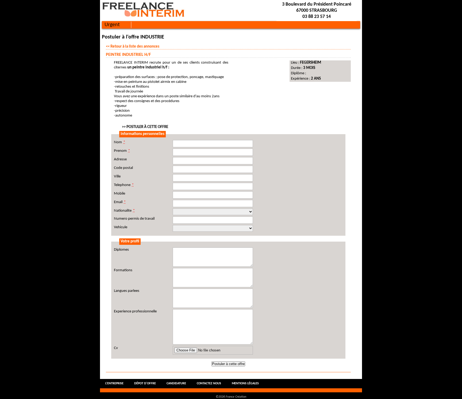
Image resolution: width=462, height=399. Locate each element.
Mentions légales (245, 383)
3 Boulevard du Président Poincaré (316, 4)
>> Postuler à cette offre (145, 127)
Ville (117, 177)
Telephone (124, 185)
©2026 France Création (231, 396)
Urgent (112, 25)
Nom (119, 142)
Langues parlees (126, 291)
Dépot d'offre (145, 383)
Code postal (123, 168)
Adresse (120, 159)
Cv (116, 348)
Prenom (122, 151)
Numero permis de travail (134, 219)
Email (120, 202)
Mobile (119, 194)
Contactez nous (209, 383)
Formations (123, 270)
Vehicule (120, 227)
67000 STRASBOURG (316, 10)
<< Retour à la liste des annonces (132, 47)
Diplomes (121, 250)
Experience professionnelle (135, 311)
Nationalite (124, 211)
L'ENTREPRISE (114, 383)
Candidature (176, 383)
